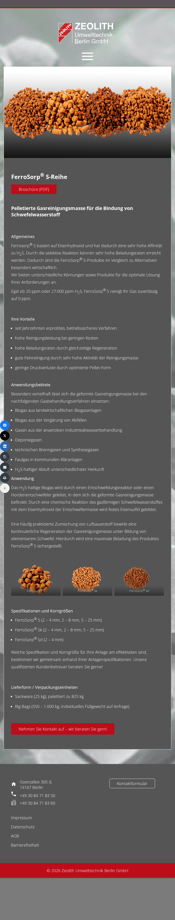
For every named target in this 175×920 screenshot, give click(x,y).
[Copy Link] (5, 456)
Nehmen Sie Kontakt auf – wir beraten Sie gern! (63, 729)
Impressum (21, 817)
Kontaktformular (132, 783)
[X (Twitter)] (5, 436)
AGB (15, 836)
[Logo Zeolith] (85, 33)
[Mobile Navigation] (87, 56)
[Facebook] (5, 425)
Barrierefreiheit (25, 845)
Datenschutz (22, 826)
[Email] (5, 467)
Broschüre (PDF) (34, 189)
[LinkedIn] (5, 446)
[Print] (5, 477)
